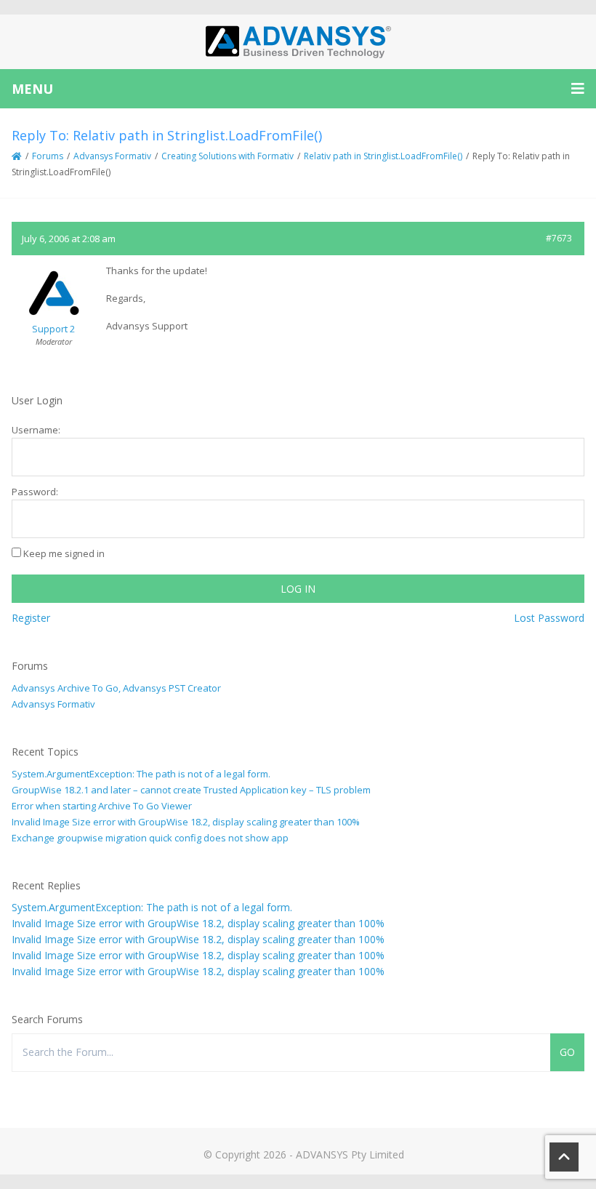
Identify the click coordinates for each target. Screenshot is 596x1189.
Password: (35, 491)
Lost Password (549, 618)
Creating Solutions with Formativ (227, 156)
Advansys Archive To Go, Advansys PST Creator (116, 687)
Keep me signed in (64, 553)
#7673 (559, 238)
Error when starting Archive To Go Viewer (102, 805)
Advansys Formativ (112, 156)
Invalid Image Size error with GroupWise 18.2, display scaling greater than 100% (186, 821)
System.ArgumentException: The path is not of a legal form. (141, 773)
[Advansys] (298, 41)
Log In (298, 589)
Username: (36, 429)
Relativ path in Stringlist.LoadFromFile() (383, 156)
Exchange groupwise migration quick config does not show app (150, 837)
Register (31, 618)
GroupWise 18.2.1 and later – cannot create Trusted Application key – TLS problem (191, 789)
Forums (47, 156)
